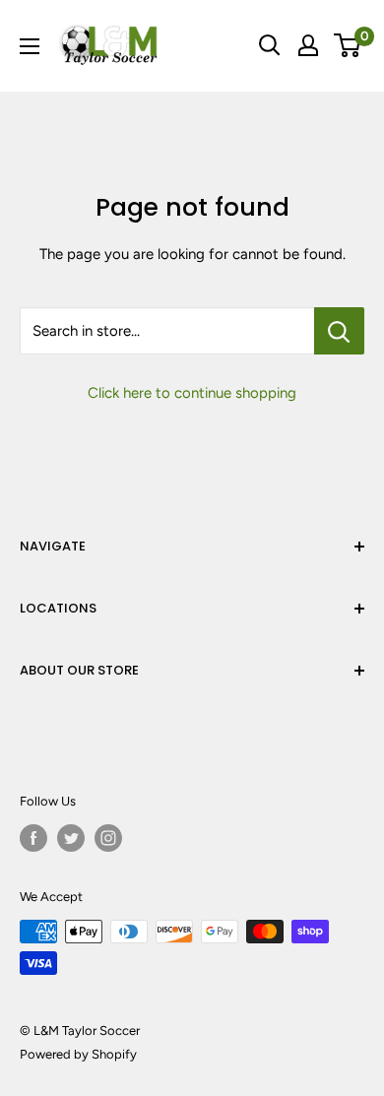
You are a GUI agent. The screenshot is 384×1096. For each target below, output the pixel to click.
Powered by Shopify (78, 1054)
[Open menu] (29, 46)
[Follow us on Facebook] (33, 838)
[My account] (308, 45)
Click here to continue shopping (192, 393)
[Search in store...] (339, 331)
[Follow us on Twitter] (71, 838)
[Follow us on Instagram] (108, 838)
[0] (348, 45)
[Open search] (270, 45)
